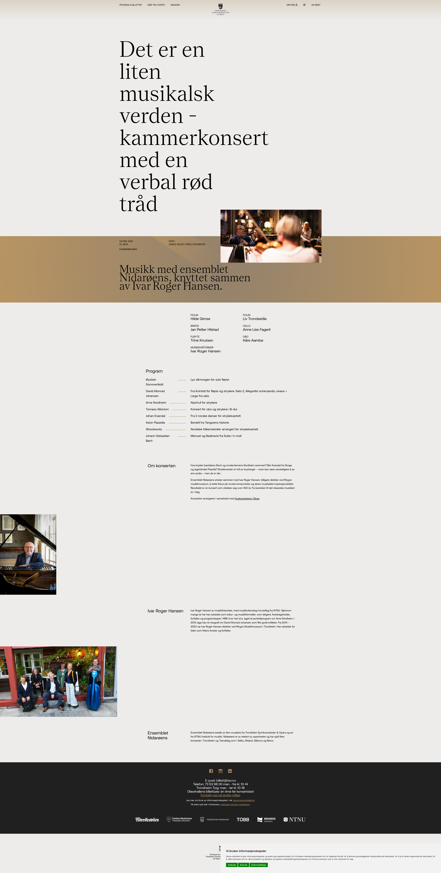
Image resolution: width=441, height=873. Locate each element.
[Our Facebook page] (211, 771)
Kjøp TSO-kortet (156, 5)
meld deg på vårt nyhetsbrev (235, 804)
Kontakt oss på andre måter (220, 795)
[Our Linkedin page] (230, 771)
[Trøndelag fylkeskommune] (179, 819)
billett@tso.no (226, 780)
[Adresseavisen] (147, 819)
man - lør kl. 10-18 (232, 788)
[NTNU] (294, 820)
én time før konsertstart (237, 791)
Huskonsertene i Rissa (247, 498)
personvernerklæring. (244, 800)
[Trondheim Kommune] (214, 819)
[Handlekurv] (304, 5)
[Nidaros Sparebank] (266, 819)
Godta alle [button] (232, 865)
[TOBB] (243, 819)
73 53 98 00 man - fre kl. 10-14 (226, 784)
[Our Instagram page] (220, 771)
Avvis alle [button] (243, 865)
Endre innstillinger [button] (258, 865)
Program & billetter (130, 5)
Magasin (175, 5)
